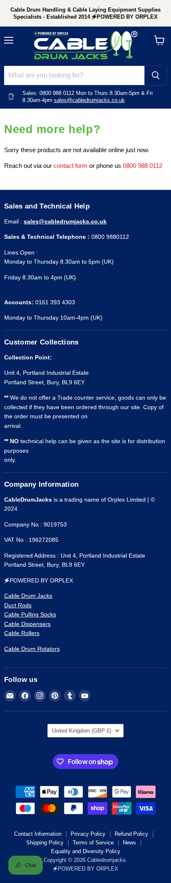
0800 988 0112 (142, 165)
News (129, 842)
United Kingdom (81, 731)
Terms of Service (93, 842)
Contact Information (37, 834)
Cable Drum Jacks (28, 595)
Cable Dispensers (27, 624)
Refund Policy (131, 834)
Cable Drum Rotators (32, 648)
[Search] (155, 75)
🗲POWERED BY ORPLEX (85, 869)
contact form (71, 165)
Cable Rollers (21, 633)
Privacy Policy (88, 834)
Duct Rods (18, 605)
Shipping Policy (45, 842)
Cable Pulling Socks (30, 614)
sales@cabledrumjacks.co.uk (89, 100)
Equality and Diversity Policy (85, 851)
